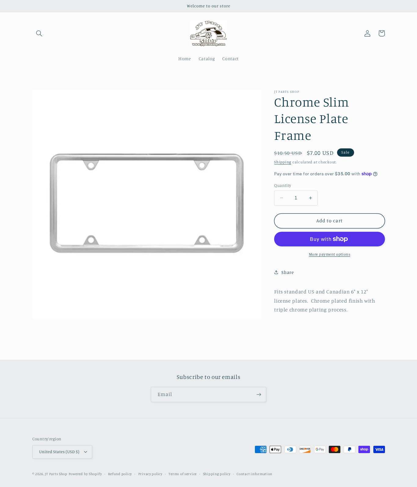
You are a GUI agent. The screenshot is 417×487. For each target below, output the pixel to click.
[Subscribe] (259, 394)
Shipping (282, 161)
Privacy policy (150, 474)
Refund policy (120, 474)
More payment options (329, 254)
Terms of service (183, 474)
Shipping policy (216, 474)
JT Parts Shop (56, 474)
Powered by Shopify (85, 474)
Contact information (254, 474)
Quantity (282, 185)
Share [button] (287, 272)
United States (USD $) (59, 451)
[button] (39, 33)
